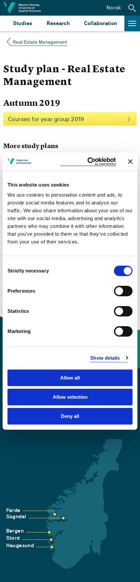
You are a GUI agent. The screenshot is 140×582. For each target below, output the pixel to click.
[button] (132, 8)
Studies (22, 23)
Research (58, 23)
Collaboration (100, 23)
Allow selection (70, 397)
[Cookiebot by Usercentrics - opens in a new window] (88, 161)
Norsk (113, 8)
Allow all (70, 378)
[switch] (123, 291)
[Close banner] (130, 161)
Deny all (70, 416)
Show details (105, 358)
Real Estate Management (40, 42)
